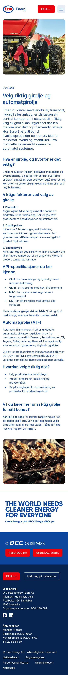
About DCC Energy (47, 552)
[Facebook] (5, 615)
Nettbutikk (9, 667)
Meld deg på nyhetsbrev (41, 576)
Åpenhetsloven (44, 662)
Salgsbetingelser (35, 657)
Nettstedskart (11, 657)
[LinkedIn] (11, 615)
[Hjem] (14, 9)
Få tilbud (46, 9)
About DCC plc (18, 552)
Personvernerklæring (15, 662)
